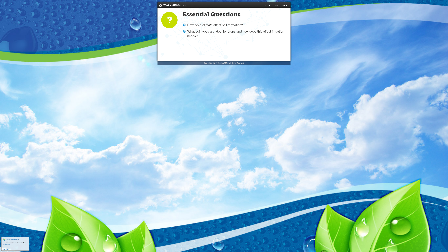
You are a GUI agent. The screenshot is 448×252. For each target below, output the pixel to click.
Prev (276, 5)
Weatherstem (6, 244)
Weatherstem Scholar (12, 240)
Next (284, 5)
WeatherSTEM (174, 5)
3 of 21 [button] (266, 5)
